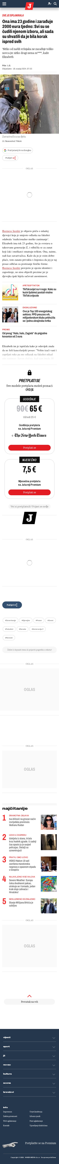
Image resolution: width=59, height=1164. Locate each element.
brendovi (8, 1092)
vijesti (6, 1037)
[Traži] (55, 4)
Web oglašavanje (9, 1121)
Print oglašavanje (36, 1121)
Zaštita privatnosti (10, 1116)
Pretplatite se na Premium (40, 1143)
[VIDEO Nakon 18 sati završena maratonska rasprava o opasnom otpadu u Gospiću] (49, 864)
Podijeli (8, 158)
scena (7, 1083)
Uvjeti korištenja (36, 1112)
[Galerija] (29, 104)
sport (6, 1047)
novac (7, 1065)
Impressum (7, 1112)
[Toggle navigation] (4, 4)
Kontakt (6, 1125)
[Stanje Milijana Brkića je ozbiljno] (49, 905)
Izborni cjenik (35, 1116)
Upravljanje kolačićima (38, 1125)
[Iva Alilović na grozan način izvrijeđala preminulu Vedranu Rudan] (49, 822)
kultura (7, 1074)
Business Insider (11, 231)
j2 (4, 1056)
